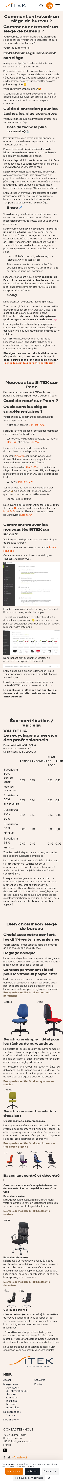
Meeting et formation (11, 1396)
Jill (15, 507)
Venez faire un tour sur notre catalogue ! (30, 362)
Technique (11, 1400)
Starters (10, 1415)
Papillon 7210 (25, 481)
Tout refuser (32, 1471)
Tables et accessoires (12, 1405)
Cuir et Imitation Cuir (17, 1390)
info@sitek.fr (20, 1457)
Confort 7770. (37, 424)
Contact (39, 1384)
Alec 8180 (12, 441)
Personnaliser (50, 1471)
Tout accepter (14, 1471)
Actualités (39, 1379)
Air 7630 (35, 441)
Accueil (7, 1379)
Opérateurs (12, 1387)
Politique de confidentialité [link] (29, 1478)
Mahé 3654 (9, 511)
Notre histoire (11, 1419)
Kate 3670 (26, 514)
